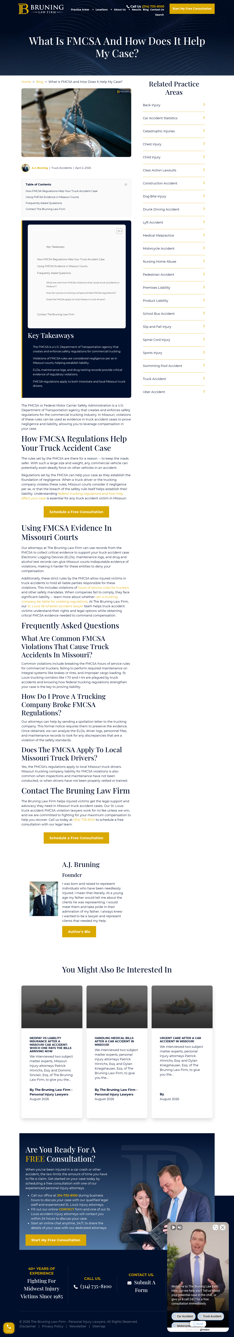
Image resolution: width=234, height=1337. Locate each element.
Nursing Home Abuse (159, 261)
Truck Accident (154, 379)
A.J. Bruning (40, 167)
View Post (40, 1107)
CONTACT (66, 1209)
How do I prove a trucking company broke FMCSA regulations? (81, 292)
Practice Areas (80, 9)
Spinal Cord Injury (156, 340)
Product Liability (155, 301)
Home (26, 82)
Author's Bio (79, 932)
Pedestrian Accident (158, 275)
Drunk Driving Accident (161, 209)
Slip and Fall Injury (157, 327)
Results (136, 9)
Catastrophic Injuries (159, 131)
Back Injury (151, 105)
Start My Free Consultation (192, 8)
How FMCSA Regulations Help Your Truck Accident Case (61, 191)
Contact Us (157, 9)
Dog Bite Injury (154, 196)
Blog (146, 9)
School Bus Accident (159, 314)
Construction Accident (160, 183)
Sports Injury (152, 353)
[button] (93, 9)
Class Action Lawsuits (159, 170)
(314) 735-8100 (153, 6)
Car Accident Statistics (160, 118)
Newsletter (77, 1326)
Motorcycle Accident (158, 248)
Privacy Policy (52, 1326)
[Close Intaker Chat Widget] (222, 1227)
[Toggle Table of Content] (117, 231)
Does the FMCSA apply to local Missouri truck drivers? (75, 299)
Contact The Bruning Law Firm (45, 209)
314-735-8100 (67, 1195)
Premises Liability (156, 288)
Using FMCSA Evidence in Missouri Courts (52, 197)
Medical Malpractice (158, 235)
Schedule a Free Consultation (76, 512)
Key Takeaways (55, 246)
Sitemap (98, 1326)
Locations (102, 9)
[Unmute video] (173, 1227)
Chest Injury (152, 144)
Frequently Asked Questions (44, 203)
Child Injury (152, 157)
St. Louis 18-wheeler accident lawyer (55, 606)
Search (159, 14)
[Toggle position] (215, 1227)
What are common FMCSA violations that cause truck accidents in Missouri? (83, 284)
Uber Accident (154, 392)
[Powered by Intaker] (205, 1330)
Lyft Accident (153, 222)
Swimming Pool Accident (162, 366)
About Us (120, 9)
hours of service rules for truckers (103, 588)
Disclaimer (27, 1326)
